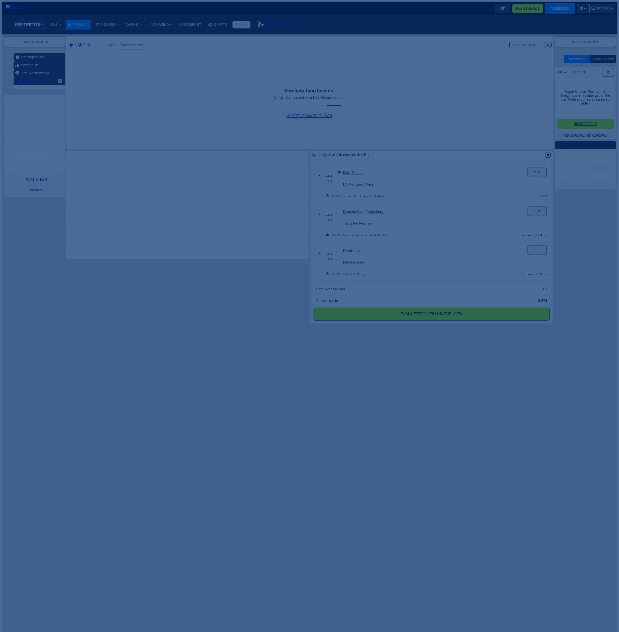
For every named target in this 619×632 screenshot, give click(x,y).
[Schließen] (393, 301)
